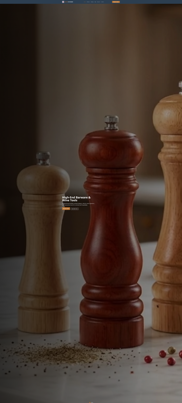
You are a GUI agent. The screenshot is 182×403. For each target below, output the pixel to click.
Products (88, 1)
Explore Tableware (75, 212)
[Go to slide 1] (89, 402)
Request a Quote (116, 1)
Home (85, 1)
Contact (102, 1)
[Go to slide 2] (91, 402)
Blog (95, 1)
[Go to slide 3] (92, 402)
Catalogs (92, 1)
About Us (98, 1)
